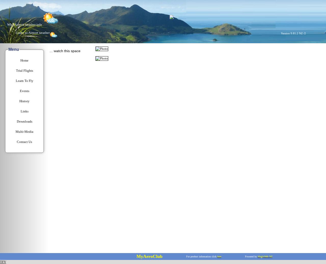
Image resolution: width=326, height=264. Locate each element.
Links (25, 111)
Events (24, 91)
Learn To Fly (24, 81)
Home (24, 60)
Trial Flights (24, 70)
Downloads (24, 121)
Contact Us (24, 142)
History (24, 101)
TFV (3, 262)
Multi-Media (24, 132)
